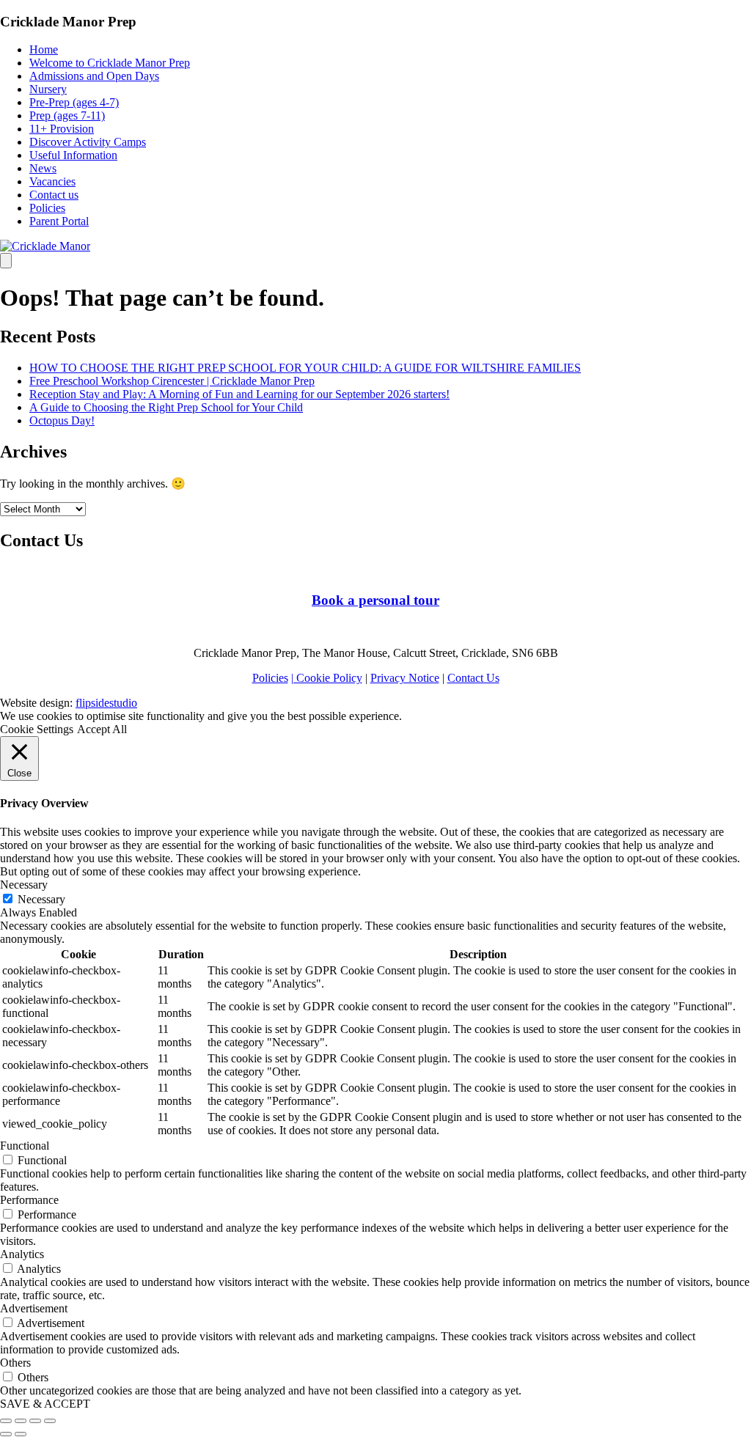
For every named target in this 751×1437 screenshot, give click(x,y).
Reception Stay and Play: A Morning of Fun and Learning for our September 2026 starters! (239, 394)
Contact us (53, 194)
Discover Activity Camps (87, 142)
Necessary (41, 899)
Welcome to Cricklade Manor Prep (109, 62)
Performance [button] (29, 1200)
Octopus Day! (62, 420)
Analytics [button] (22, 1254)
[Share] (20, 1421)
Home (43, 49)
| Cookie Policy (326, 678)
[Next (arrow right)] (20, 1434)
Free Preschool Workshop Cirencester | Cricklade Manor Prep (172, 381)
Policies (47, 208)
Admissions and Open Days (94, 76)
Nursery (48, 89)
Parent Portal (59, 221)
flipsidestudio (106, 703)
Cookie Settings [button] (36, 729)
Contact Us (473, 678)
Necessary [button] (24, 884)
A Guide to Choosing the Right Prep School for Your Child (166, 407)
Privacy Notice (404, 678)
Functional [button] (24, 1145)
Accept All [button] (102, 729)
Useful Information (73, 155)
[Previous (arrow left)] (6, 1434)
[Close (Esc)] (6, 1421)
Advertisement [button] (33, 1308)
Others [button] (15, 1362)
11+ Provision (61, 128)
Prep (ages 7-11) (67, 115)
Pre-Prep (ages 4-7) (74, 102)
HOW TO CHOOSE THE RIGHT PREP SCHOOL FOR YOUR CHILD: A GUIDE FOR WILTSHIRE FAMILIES (305, 367)
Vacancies (52, 181)
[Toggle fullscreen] (35, 1421)
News (42, 168)
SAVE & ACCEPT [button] (45, 1403)
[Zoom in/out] (50, 1421)
